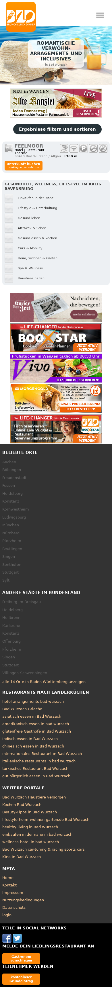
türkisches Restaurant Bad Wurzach (35, 768)
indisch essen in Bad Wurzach (30, 739)
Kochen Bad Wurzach (21, 804)
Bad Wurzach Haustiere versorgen (34, 797)
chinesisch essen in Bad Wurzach (33, 746)
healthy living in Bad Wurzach (30, 827)
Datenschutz (14, 907)
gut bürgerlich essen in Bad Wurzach (36, 776)
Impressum (12, 892)
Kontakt (9, 885)
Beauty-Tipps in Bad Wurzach (29, 812)
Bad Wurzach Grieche (22, 709)
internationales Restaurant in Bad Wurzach (42, 753)
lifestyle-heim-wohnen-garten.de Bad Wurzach (45, 819)
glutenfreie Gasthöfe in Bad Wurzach (36, 731)
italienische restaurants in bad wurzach (39, 761)
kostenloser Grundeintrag (21, 978)
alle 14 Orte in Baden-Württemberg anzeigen (44, 682)
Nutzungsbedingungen (23, 900)
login (6, 915)
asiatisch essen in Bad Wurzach (31, 716)
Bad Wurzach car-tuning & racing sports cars (43, 849)
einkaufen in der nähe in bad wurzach (37, 834)
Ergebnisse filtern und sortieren (57, 129)
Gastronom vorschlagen (21, 958)
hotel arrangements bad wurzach (33, 701)
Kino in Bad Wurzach (21, 857)
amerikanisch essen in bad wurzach (35, 724)
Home (7, 878)
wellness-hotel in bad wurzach (30, 842)
